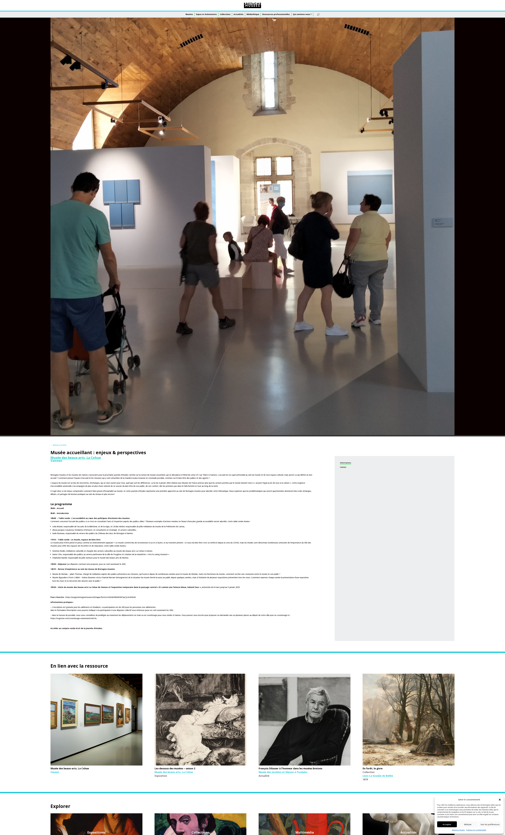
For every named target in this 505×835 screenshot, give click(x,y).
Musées (189, 14)
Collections (225, 14)
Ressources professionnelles (276, 14)
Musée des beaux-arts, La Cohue (75, 457)
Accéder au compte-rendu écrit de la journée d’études (76, 628)
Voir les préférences (490, 824)
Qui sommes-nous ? (302, 14)
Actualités (238, 14)
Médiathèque (253, 14)
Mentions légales (458, 830)
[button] (499, 799)
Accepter (447, 824)
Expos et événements (206, 14)
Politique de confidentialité (476, 830)
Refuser (468, 824)
